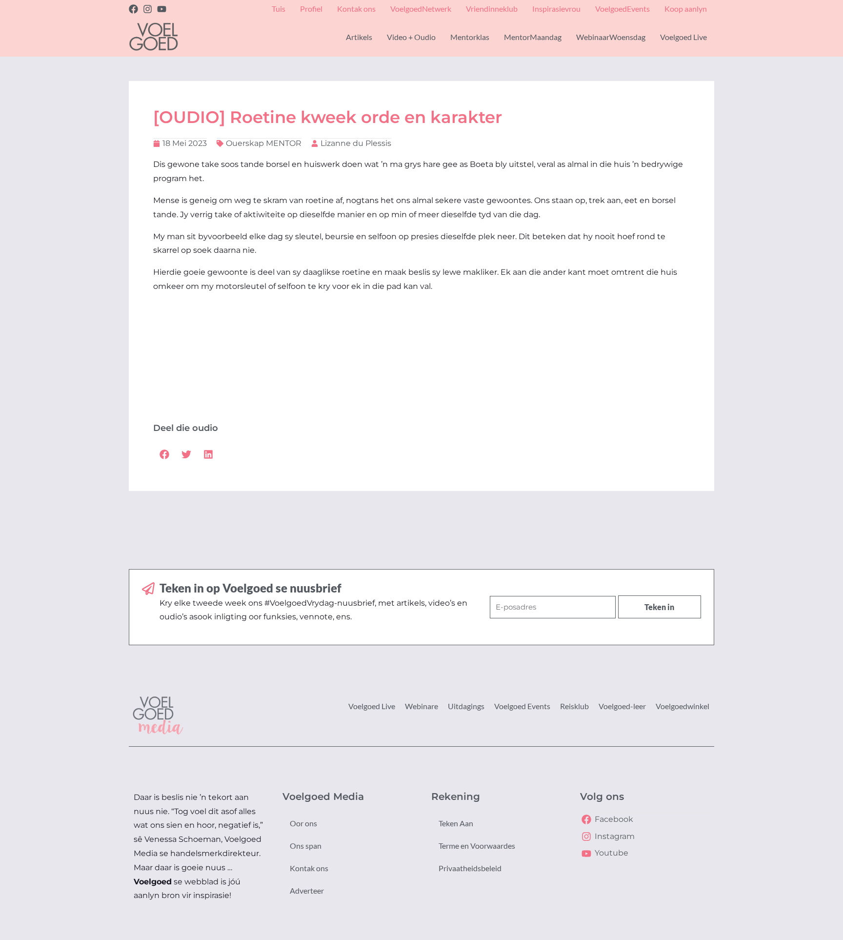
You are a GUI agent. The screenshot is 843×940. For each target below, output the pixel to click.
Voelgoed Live (371, 706)
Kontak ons (309, 868)
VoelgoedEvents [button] (622, 8)
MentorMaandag (533, 36)
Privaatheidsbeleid (470, 868)
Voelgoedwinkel (682, 706)
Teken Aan (456, 823)
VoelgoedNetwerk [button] (420, 8)
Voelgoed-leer (622, 706)
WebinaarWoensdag (610, 36)
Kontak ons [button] (356, 8)
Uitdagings (466, 706)
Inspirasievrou (556, 8)
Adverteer (307, 890)
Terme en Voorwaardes (477, 845)
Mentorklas (469, 36)
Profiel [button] (311, 8)
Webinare (421, 706)
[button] (164, 454)
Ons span (305, 845)
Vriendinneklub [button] (492, 8)
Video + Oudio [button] (411, 36)
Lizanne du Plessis (356, 143)
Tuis (278, 8)
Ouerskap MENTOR (263, 143)
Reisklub (574, 706)
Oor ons (303, 823)
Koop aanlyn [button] (685, 8)
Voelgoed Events (522, 706)
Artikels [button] (359, 36)
